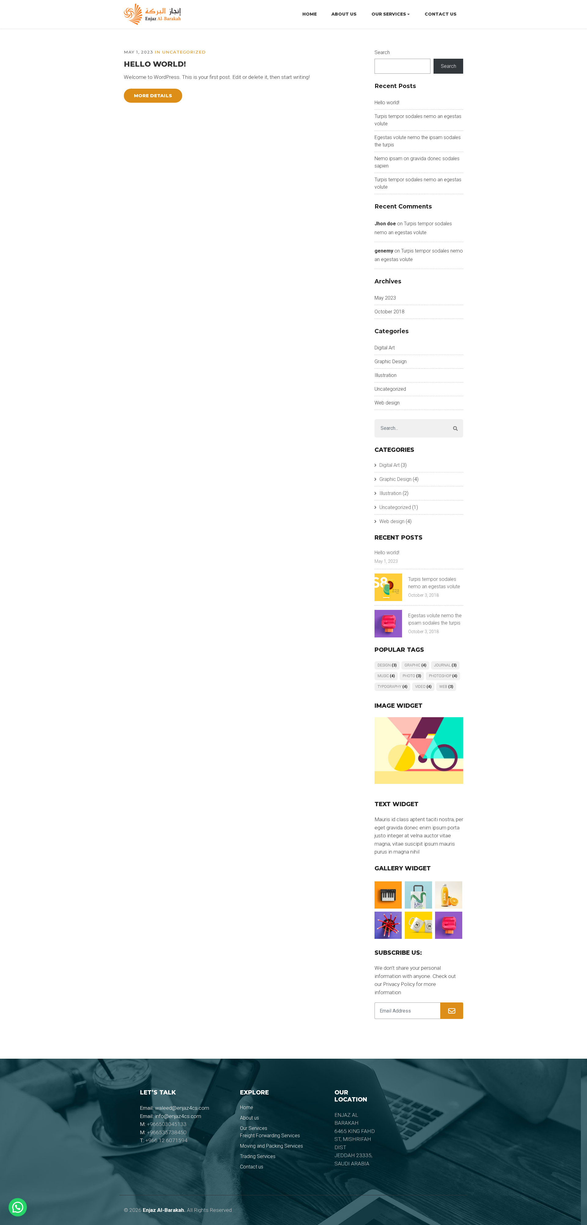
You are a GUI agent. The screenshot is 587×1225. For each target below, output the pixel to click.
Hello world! (155, 64)
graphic (415, 665)
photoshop (443, 676)
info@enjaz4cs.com (178, 1116)
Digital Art (385, 348)
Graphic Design (391, 361)
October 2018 (389, 312)
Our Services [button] (388, 14)
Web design (387, 403)
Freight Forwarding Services (270, 1135)
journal (445, 665)
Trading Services (257, 1156)
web (446, 686)
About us (343, 14)
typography (392, 686)
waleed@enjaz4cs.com (182, 1108)
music (386, 676)
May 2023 (385, 298)
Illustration (386, 375)
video (423, 686)
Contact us (440, 14)
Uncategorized (184, 52)
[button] (18, 1207)
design (387, 665)
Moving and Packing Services (271, 1146)
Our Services (253, 1128)
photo (412, 676)
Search (382, 52)
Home (309, 14)
